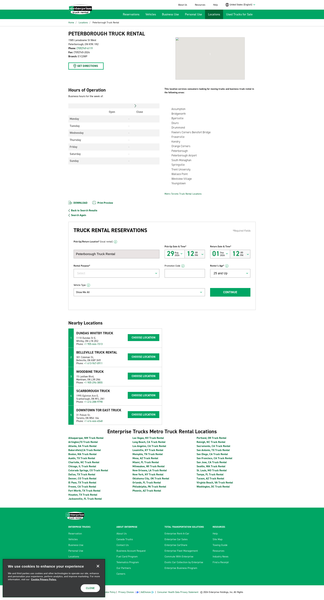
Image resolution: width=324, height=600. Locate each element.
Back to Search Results (84, 210)
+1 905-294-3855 (93, 382)
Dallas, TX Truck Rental (81, 474)
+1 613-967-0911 (93, 363)
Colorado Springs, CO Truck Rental (88, 470)
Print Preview (105, 203)
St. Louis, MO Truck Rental (212, 470)
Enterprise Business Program (181, 568)
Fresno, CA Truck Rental (82, 486)
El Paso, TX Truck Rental (82, 482)
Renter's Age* (217, 265)
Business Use (170, 14)
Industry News (220, 556)
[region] (54, 578)
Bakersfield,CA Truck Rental (84, 450)
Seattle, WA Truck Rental (211, 466)
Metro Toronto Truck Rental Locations (183, 193)
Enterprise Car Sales (176, 539)
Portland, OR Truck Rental (211, 438)
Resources (200, 4)
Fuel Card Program (127, 556)
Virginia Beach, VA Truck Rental (215, 482)
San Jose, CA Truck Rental (212, 462)
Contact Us (122, 545)
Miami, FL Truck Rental (145, 462)
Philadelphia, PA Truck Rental (149, 486)
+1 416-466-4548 (93, 421)
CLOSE (90, 588)
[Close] (98, 566)
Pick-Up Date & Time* (175, 246)
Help (215, 4)
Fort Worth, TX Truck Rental (84, 490)
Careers (120, 574)
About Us (182, 4)
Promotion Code (172, 265)
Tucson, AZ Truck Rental (210, 478)
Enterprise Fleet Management (181, 551)
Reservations (131, 14)
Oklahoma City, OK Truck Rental (150, 478)
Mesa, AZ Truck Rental (145, 458)
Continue (230, 292)
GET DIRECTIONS (87, 66)
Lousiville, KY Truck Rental (147, 450)
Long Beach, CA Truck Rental (149, 442)
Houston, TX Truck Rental (82, 494)
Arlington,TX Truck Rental (83, 442)
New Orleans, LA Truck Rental (149, 470)
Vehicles (150, 14)
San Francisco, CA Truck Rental (214, 458)
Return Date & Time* (220, 246)
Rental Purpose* (82, 265)
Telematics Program (127, 562)
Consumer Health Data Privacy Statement (178, 592)
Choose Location (143, 337)
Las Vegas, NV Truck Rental (148, 438)
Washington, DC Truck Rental (213, 486)
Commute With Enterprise (179, 556)
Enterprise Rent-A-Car (177, 533)
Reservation (75, 533)
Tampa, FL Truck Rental (210, 474)
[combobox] (242, 4)
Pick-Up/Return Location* (93, 241)
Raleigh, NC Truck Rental (211, 442)
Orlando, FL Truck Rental (146, 482)
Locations (214, 14)
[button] (210, 54)
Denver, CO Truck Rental (82, 478)
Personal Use (193, 14)
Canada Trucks (124, 539)
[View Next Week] (135, 105)
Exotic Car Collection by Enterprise (184, 562)
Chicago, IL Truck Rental (82, 466)
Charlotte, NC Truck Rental (83, 462)
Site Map (217, 539)
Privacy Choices (126, 592)
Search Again (78, 215)
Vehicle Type (80, 285)
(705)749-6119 (85, 48)
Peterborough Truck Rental (105, 22)
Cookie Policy (109, 592)
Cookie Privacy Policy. (44, 579)
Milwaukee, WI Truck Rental (148, 466)
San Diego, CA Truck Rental (212, 454)
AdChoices (146, 592)
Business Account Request (131, 551)
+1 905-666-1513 (93, 344)
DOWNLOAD (80, 203)
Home (71, 22)
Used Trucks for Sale (239, 14)
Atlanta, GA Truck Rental (82, 446)
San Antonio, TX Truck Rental (213, 450)
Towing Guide (220, 545)
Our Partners (123, 568)
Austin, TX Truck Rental (81, 458)
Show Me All (83, 292)
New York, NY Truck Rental (148, 474)
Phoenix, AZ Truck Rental (146, 490)
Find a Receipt (221, 562)
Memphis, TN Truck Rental (147, 454)
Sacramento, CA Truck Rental (213, 446)
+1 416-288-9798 (93, 402)
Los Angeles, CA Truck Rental (149, 446)
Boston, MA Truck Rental (82, 454)
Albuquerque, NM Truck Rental (86, 438)
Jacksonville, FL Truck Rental (85, 499)
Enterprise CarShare (176, 545)
